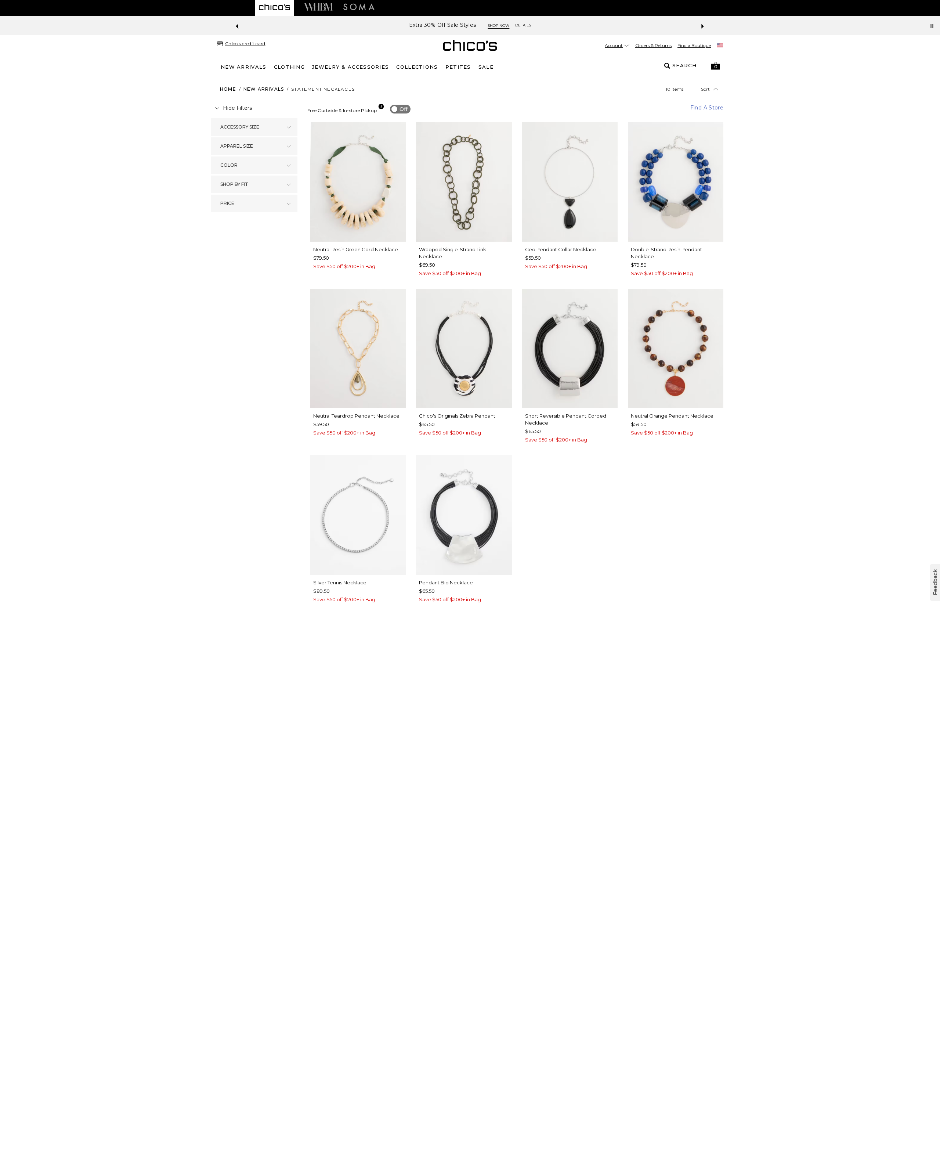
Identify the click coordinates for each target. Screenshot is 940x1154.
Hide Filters (237, 108)
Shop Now (542, 25)
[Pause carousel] (932, 26)
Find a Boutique (694, 45)
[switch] (400, 109)
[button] (715, 65)
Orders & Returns (653, 45)
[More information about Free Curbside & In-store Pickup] (381, 106)
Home (228, 89)
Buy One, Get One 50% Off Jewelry (473, 25)
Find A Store (706, 107)
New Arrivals (263, 89)
